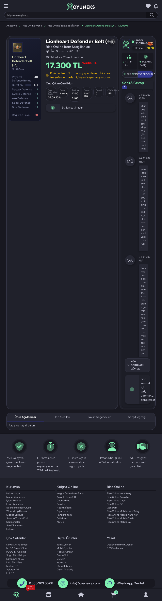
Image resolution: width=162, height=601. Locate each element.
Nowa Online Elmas (16, 544)
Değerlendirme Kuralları (120, 544)
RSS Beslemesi (115, 548)
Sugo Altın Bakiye (16, 555)
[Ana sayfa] (81, 595)
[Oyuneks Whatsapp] (109, 583)
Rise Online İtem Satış (119, 493)
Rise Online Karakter (118, 496)
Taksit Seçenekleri (99, 417)
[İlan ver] (48, 595)
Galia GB (112, 507)
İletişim (10, 528)
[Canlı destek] (16, 594)
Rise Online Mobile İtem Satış (123, 511)
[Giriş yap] (146, 595)
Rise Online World (32, 25)
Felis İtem (62, 518)
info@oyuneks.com (85, 583)
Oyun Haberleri (65, 565)
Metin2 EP (12, 565)
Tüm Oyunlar (64, 544)
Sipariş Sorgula (14, 514)
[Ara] (152, 15)
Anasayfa (11, 25)
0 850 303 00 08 (41, 583)
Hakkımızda (13, 493)
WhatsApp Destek (16, 511)
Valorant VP (13, 569)
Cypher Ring (63, 500)
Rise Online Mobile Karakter (122, 514)
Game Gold (63, 555)
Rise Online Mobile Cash (120, 518)
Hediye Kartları (65, 551)
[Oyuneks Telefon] (22, 583)
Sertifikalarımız (14, 525)
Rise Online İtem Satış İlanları (63, 25)
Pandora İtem (64, 514)
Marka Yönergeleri (16, 496)
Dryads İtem (63, 511)
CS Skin (61, 558)
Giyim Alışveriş (65, 569)
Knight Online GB (66, 496)
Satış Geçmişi (137, 417)
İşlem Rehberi (13, 500)
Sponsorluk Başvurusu (18, 507)
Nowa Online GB (15, 558)
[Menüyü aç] (6, 6)
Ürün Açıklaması (25, 417)
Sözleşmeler (13, 521)
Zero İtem (62, 504)
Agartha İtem (64, 507)
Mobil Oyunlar (64, 548)
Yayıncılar (62, 562)
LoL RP (10, 573)
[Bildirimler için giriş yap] (156, 6)
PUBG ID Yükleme (16, 551)
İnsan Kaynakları (15, 504)
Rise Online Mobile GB (119, 521)
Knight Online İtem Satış (70, 493)
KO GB (60, 521)
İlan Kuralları (62, 417)
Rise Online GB (115, 504)
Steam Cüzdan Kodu (17, 518)
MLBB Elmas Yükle (16, 548)
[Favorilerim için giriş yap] (148, 6)
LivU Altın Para (14, 562)
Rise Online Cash (116, 500)
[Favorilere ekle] (112, 42)
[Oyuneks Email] (62, 583)
